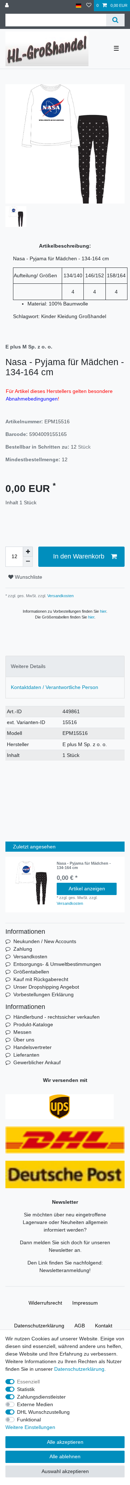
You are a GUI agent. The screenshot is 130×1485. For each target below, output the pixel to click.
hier (103, 611)
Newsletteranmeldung (64, 1270)
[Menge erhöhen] (28, 552)
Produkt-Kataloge (33, 1024)
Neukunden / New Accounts (44, 941)
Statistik (26, 1389)
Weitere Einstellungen (30, 1427)
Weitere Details (28, 666)
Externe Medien (35, 1404)
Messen (22, 1032)
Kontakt (103, 1325)
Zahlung (22, 949)
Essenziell (28, 1382)
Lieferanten (26, 1055)
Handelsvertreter (32, 1047)
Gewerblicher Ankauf (37, 1062)
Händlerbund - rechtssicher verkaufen (56, 1017)
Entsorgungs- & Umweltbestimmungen (57, 964)
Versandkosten (60, 596)
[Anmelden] (8, 5)
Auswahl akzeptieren (65, 1471)
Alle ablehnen (65, 1456)
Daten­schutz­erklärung (39, 1325)
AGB (79, 1325)
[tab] (65, 666)
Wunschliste (27, 577)
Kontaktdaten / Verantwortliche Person (54, 687)
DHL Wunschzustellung (43, 1412)
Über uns (23, 1040)
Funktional (29, 1419)
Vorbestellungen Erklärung (43, 994)
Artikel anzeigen (87, 888)
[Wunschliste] (89, 5)
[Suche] (115, 20)
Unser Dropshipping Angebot (46, 987)
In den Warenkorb (78, 556)
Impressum (85, 1303)
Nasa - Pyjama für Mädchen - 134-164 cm (84, 865)
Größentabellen (31, 972)
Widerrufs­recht (45, 1303)
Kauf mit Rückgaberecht (40, 979)
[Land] (78, 5)
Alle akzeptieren (65, 1442)
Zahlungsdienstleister (41, 1397)
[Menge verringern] (28, 562)
